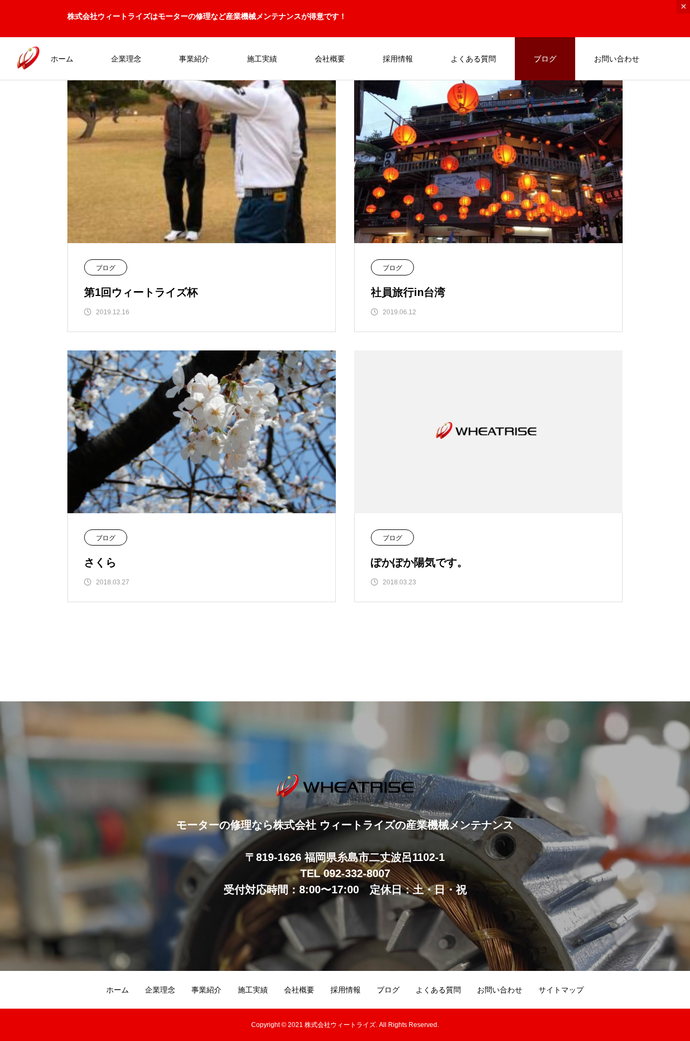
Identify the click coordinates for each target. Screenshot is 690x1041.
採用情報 (398, 58)
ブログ (545, 58)
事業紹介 (194, 58)
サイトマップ (561, 989)
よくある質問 (473, 58)
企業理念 (126, 58)
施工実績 (262, 58)
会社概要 (330, 58)
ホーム (62, 58)
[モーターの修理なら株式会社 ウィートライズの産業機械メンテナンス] (28, 58)
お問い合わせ (616, 58)
